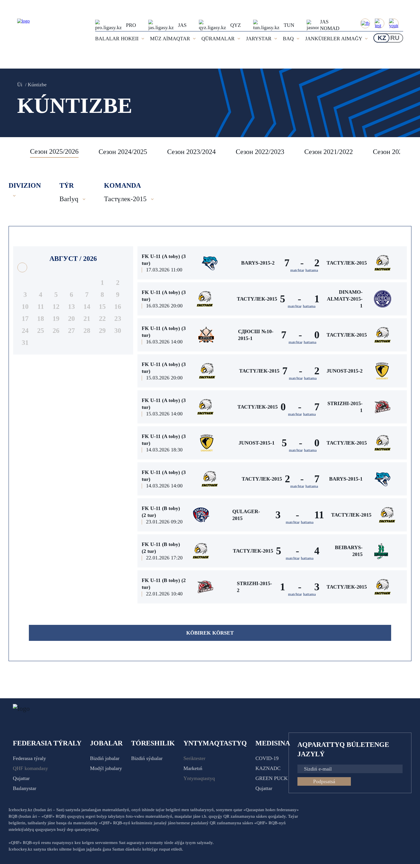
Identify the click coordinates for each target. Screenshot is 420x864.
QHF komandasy (30, 768)
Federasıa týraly (29, 758)
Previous (16, 152)
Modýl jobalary (106, 768)
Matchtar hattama (304, 270)
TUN (289, 25)
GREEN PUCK (271, 778)
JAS (182, 25)
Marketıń (192, 768)
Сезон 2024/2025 (123, 151)
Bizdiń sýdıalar (147, 758)
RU (394, 37)
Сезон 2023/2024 (191, 151)
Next (406, 152)
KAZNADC (268, 768)
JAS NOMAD (329, 25)
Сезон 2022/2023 (260, 151)
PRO (131, 25)
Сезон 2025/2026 (54, 151)
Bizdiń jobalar (104, 758)
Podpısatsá (324, 781)
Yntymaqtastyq (199, 778)
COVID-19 (267, 758)
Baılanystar (24, 788)
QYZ (235, 25)
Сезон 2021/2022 (328, 151)
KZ (382, 37)
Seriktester (194, 758)
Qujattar (21, 778)
